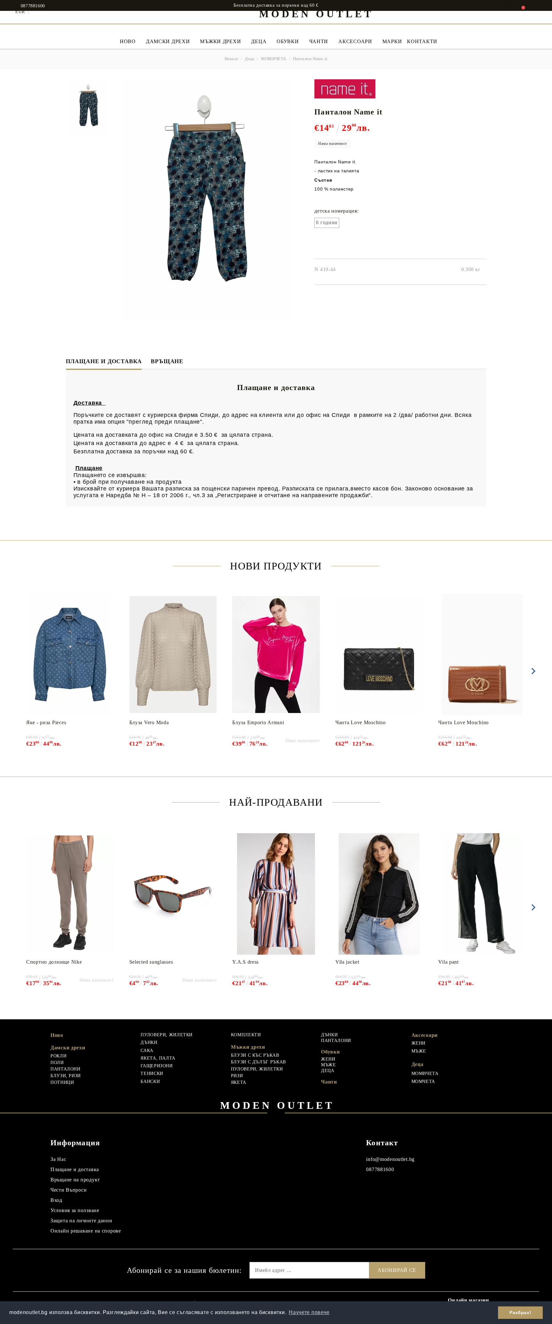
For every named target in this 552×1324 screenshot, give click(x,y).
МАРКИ (392, 41)
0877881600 (33, 6)
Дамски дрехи (168, 41)
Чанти (318, 41)
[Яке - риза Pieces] (69, 654)
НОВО (128, 41)
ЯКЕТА (238, 1082)
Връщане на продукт (75, 1179)
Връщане (167, 361)
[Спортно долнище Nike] (70, 894)
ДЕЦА (327, 1070)
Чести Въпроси (68, 1190)
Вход (56, 1200)
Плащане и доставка (104, 361)
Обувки (288, 41)
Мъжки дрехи (220, 41)
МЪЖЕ (328, 1064)
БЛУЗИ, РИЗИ (65, 1075)
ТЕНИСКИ (152, 1073)
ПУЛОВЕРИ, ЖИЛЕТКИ (167, 1034)
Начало (232, 58)
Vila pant (448, 962)
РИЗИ (237, 1075)
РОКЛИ (58, 1056)
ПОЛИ (57, 1062)
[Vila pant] (482, 894)
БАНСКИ (150, 1081)
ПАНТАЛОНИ (65, 1069)
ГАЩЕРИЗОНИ (156, 1065)
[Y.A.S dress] (276, 894)
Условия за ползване (74, 1210)
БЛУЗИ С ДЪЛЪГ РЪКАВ (258, 1062)
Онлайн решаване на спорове (85, 1231)
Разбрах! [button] (520, 1312)
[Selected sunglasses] (173, 894)
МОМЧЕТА (423, 1081)
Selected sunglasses (151, 962)
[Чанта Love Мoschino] (379, 654)
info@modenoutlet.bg (390, 1159)
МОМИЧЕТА (273, 58)
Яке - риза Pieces (46, 722)
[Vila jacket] (379, 894)
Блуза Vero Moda (149, 722)
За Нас (58, 1159)
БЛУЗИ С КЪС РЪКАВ (255, 1055)
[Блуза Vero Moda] (173, 654)
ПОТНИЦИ (62, 1082)
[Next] (532, 671)
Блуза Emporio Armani (258, 722)
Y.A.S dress (245, 962)
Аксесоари (355, 41)
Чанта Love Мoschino (360, 722)
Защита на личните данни (81, 1220)
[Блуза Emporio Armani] (276, 654)
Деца (258, 41)
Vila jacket (347, 962)
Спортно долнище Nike (54, 962)
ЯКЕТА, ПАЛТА (158, 1058)
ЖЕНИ (328, 1059)
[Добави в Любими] (112, 597)
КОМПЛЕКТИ (246, 1034)
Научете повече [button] (309, 1312)
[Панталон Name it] (89, 107)
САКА (147, 1050)
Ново (56, 1035)
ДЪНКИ (149, 1042)
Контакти (422, 41)
